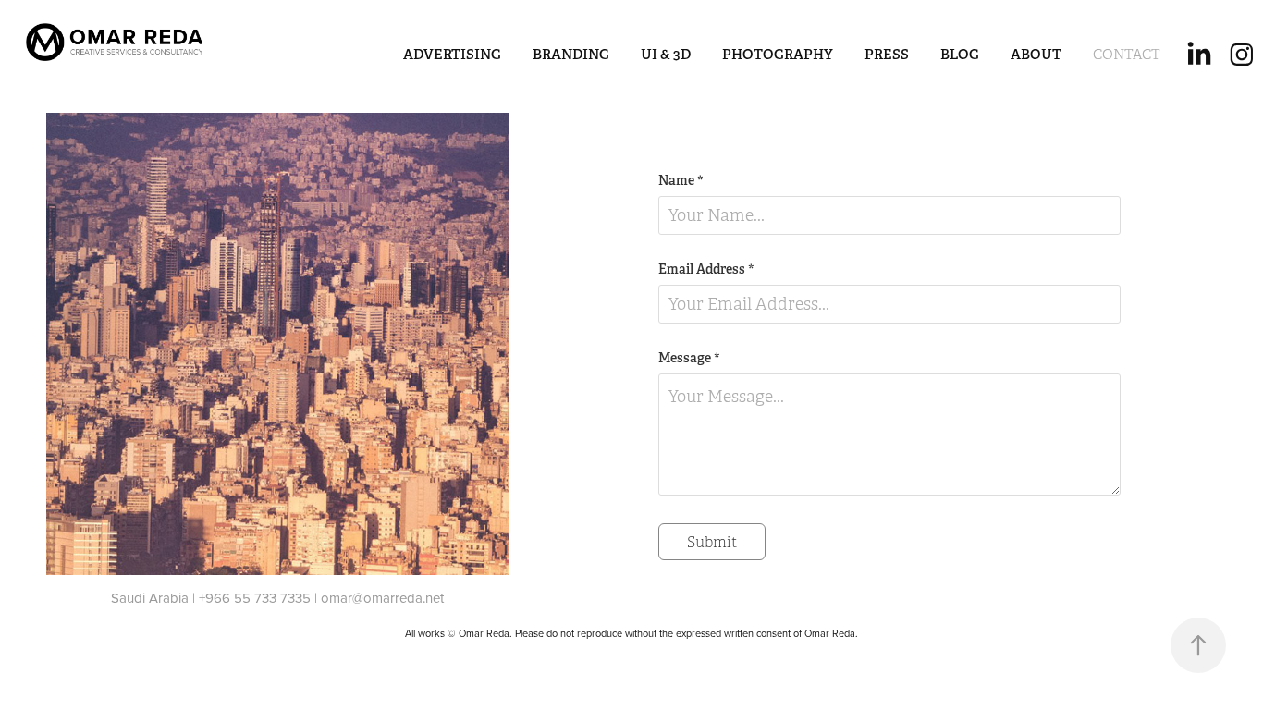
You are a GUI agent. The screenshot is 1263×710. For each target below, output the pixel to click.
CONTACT (1126, 54)
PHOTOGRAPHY (777, 54)
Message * (689, 357)
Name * (681, 180)
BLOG (959, 54)
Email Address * (706, 269)
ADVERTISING (452, 54)
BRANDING (571, 54)
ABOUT (1036, 54)
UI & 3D (666, 54)
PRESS (886, 54)
